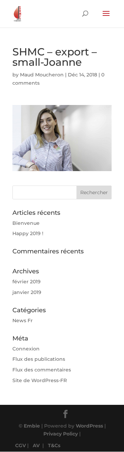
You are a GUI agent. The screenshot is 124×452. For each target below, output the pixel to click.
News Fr (22, 320)
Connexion (26, 349)
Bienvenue (26, 223)
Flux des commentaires (41, 370)
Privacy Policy (60, 434)
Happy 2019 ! (27, 233)
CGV (20, 445)
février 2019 (26, 281)
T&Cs (54, 445)
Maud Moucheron (42, 75)
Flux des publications (38, 359)
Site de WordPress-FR (39, 380)
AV (36, 445)
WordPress (89, 426)
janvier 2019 (26, 292)
